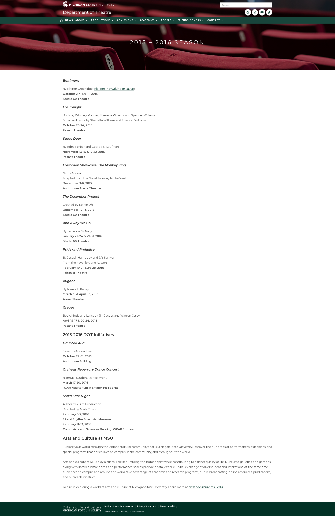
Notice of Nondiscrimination (119, 506)
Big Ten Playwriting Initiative (114, 88)
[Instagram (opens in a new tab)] (255, 12)
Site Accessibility (168, 506)
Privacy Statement (147, 506)
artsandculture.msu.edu (206, 487)
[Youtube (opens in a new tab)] (262, 12)
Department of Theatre (87, 12)
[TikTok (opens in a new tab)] (269, 12)
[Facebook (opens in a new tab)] (248, 12)
